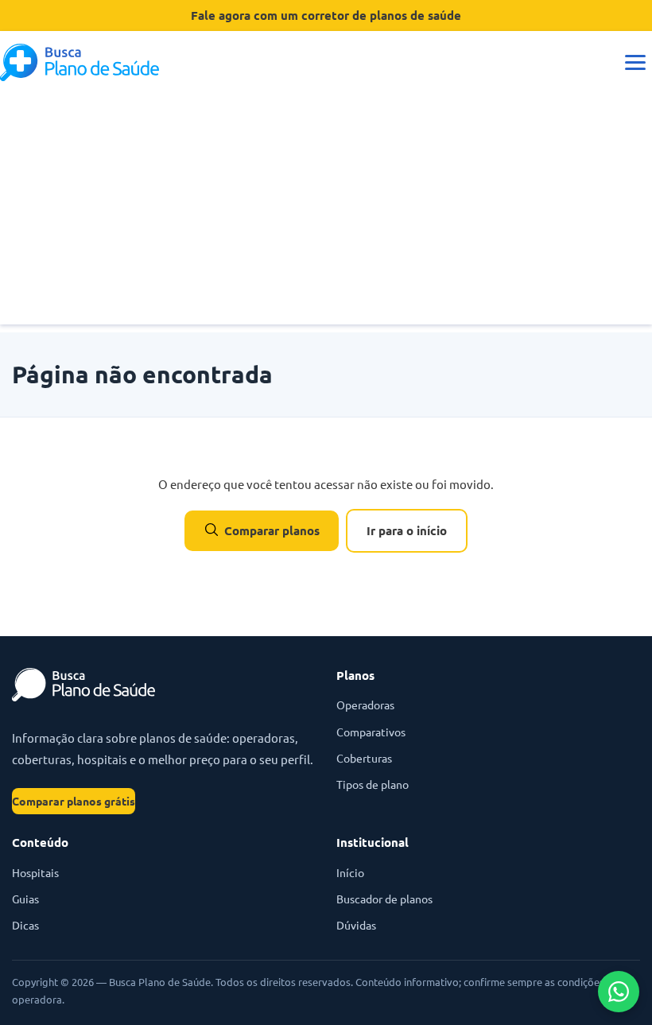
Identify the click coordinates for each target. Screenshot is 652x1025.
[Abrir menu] (635, 62)
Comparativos (371, 731)
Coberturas (364, 758)
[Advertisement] (326, 213)
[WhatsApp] (618, 991)
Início (350, 872)
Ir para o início (407, 530)
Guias (25, 898)
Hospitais (35, 872)
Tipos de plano (372, 784)
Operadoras (365, 704)
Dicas (25, 925)
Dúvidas (356, 925)
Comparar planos (272, 530)
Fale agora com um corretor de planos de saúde (326, 15)
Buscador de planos (384, 898)
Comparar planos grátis (73, 801)
